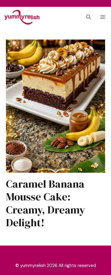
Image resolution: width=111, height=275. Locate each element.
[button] (88, 17)
